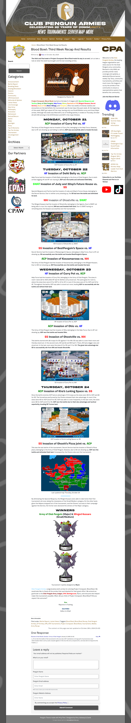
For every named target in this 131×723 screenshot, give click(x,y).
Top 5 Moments (13, 128)
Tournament (12, 132)
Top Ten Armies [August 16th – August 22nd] (116, 156)
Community (12, 96)
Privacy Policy (106, 39)
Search (10, 61)
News (39, 39)
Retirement (12, 114)
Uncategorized (13, 135)
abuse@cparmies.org (72, 720)
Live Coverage (13, 105)
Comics (10, 93)
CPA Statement (13, 98)
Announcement (13, 82)
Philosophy (12, 109)
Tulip (105, 127)
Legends (81, 39)
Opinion (52, 39)
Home (23, 39)
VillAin (105, 173)
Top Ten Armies (13, 130)
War (9, 137)
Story (10, 125)
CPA (46, 624)
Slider (10, 121)
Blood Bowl (70, 621)
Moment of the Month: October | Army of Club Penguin (46, 636)
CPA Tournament (54, 624)
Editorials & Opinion (15, 100)
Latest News (12, 102)
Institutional (31, 39)
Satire (10, 119)
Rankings (59, 39)
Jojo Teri (114, 138)
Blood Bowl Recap (81, 621)
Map (73, 39)
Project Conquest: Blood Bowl (71, 624)
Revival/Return (13, 116)
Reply (97, 636)
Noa (42, 55)
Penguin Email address (41, 681)
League (66, 39)
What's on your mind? (40, 658)
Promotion (11, 112)
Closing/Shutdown (14, 89)
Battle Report (13, 84)
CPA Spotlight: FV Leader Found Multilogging (116, 133)
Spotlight (11, 123)
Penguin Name (38, 672)
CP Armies (40, 624)
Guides (96, 39)
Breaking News (13, 86)
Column (45, 39)
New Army (11, 107)
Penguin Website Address (42, 693)
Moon (113, 160)
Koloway (82, 717)
